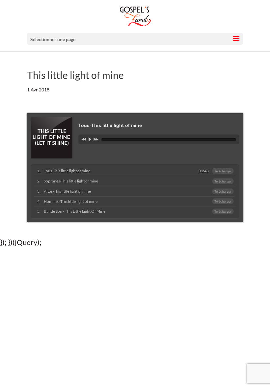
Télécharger (222, 171)
